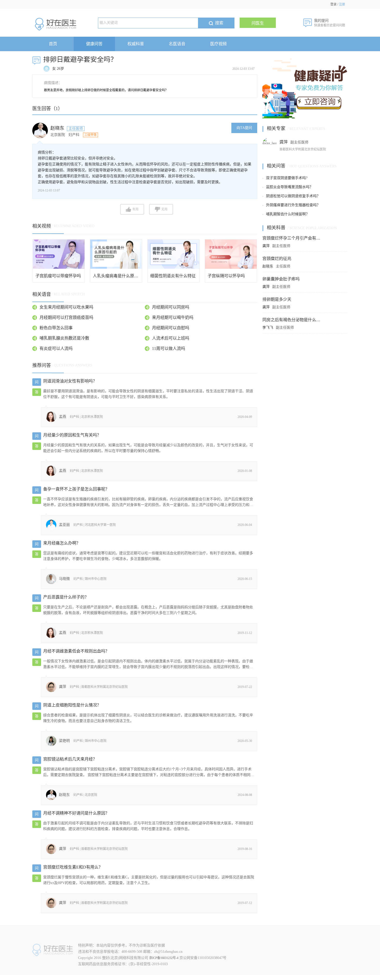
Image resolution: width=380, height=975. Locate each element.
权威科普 (135, 44)
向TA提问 (244, 128)
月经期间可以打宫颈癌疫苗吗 (66, 317)
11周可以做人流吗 (168, 348)
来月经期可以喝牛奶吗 (172, 317)
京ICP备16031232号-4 (163, 958)
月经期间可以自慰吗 (170, 328)
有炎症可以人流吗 (56, 348)
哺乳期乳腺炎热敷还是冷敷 (64, 338)
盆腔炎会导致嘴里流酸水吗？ (289, 187)
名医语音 (177, 44)
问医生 (258, 23)
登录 (333, 4)
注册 (342, 4)
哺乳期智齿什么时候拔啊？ (287, 214)
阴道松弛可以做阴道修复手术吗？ (293, 196)
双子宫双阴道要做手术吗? (286, 178)
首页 (53, 44)
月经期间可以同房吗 (170, 307)
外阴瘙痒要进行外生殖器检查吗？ (293, 205)
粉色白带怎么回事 (56, 328)
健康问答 (94, 44)
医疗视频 (218, 44)
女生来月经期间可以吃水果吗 (66, 307)
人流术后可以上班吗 (170, 338)
